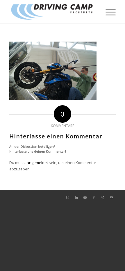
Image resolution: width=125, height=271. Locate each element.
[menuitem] (108, 12)
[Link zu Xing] (102, 197)
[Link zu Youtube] (85, 197)
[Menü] (108, 12)
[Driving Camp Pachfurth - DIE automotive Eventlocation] (51, 12)
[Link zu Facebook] (94, 197)
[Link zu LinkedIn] (76, 197)
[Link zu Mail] (111, 197)
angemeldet (37, 162)
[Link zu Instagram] (67, 197)
